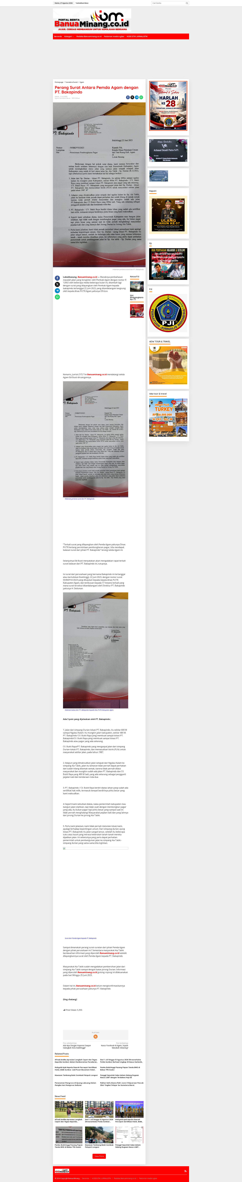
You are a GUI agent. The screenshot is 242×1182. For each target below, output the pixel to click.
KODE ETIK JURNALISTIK (101, 1178)
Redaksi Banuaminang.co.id (125, 1178)
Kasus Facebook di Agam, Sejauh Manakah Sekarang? (114, 1045)
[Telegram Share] (137, 97)
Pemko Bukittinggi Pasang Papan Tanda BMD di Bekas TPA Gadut (120, 1068)
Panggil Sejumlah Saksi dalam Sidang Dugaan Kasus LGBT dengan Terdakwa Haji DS (119, 1076)
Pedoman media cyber (148, 1178)
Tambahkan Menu (81, 3)
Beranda (85, 1178)
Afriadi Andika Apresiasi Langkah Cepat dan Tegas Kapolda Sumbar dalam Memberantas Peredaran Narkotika (76, 1061)
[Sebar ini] (128, 97)
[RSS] (96, 1037)
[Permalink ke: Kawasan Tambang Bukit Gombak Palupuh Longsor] (99, 1134)
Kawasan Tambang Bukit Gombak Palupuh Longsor (76, 1075)
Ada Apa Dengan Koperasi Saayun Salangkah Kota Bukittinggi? (77, 1045)
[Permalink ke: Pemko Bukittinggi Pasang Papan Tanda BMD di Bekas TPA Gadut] (69, 1134)
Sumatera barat (64, 98)
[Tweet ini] (132, 97)
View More (99, 1156)
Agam (57, 98)
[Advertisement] (121, 58)
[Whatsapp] (141, 97)
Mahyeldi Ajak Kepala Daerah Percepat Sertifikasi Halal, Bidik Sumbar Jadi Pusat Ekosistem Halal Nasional (76, 1068)
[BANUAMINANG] (92, 20)
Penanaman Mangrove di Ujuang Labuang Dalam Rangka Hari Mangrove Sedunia (75, 1084)
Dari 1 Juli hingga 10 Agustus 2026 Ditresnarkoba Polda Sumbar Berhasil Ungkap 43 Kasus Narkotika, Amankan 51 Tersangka (121, 1061)
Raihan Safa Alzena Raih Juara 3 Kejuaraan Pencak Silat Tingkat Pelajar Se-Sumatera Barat (121, 1084)
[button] (187, 3)
